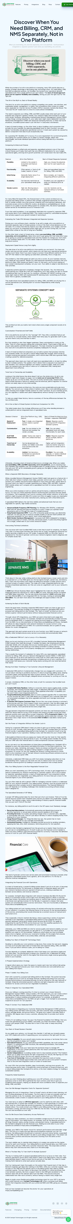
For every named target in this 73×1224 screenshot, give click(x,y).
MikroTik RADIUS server (16, 1056)
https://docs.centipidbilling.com (44, 622)
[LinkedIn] (57, 1203)
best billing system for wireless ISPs (36, 206)
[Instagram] (53, 1203)
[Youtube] (62, 1203)
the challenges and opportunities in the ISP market (34, 598)
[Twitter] (66, 1203)
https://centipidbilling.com (14, 1190)
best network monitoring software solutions (45, 753)
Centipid (50, 353)
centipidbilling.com (54, 204)
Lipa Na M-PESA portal (24, 923)
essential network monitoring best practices (40, 492)
